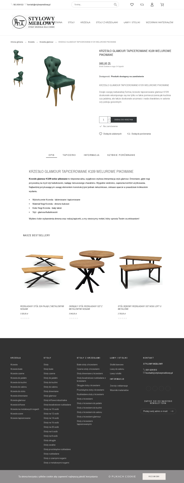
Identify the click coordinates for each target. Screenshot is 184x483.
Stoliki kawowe (116, 364)
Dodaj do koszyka (124, 120)
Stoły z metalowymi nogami (56, 463)
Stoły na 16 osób (51, 422)
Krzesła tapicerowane (20, 418)
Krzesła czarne (17, 373)
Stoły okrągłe (50, 440)
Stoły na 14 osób (51, 418)
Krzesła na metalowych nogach (25, 409)
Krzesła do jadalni (19, 378)
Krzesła (14, 364)
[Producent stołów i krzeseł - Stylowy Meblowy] (33, 22)
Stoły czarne (49, 373)
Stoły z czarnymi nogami (55, 458)
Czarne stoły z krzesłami (88, 369)
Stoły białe (48, 369)
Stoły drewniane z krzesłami (90, 373)
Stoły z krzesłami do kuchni (89, 408)
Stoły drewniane (51, 391)
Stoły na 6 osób (51, 431)
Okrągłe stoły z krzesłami (88, 385)
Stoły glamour (50, 396)
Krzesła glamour (18, 400)
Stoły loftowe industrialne (55, 400)
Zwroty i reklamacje (119, 386)
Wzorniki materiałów (119, 390)
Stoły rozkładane (51, 454)
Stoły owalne (49, 445)
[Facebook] (148, 388)
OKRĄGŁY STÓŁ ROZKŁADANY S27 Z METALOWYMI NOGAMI (85, 307)
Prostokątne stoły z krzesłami (90, 390)
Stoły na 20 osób (51, 427)
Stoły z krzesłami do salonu (89, 412)
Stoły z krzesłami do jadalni (89, 403)
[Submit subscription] (171, 411)
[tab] (51, 155)
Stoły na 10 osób (51, 409)
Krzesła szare (17, 413)
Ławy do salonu (117, 369)
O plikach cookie (122, 476)
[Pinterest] (161, 388)
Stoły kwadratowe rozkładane (57, 405)
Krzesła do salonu (19, 387)
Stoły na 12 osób (51, 413)
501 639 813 (18, 4)
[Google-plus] (167, 388)
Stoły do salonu (51, 387)
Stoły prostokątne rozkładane (57, 449)
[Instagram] (155, 388)
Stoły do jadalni (50, 378)
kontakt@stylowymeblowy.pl (38, 4)
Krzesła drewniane (19, 396)
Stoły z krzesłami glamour (89, 417)
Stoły (46, 364)
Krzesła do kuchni (19, 382)
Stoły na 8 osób (51, 436)
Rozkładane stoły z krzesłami (90, 394)
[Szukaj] (115, 4)
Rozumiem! (154, 476)
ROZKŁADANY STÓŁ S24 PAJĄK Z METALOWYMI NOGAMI (42, 307)
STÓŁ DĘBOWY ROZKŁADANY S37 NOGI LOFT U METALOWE (139, 307)
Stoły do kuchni (50, 382)
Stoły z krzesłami (85, 399)
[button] (110, 134)
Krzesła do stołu (18, 391)
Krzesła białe (16, 369)
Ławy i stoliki (115, 373)
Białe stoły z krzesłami (87, 364)
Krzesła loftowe (18, 405)
